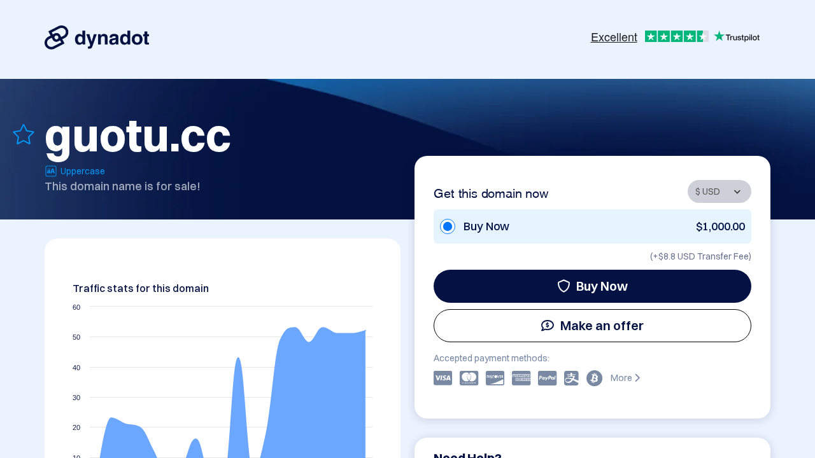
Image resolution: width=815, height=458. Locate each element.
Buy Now (602, 286)
